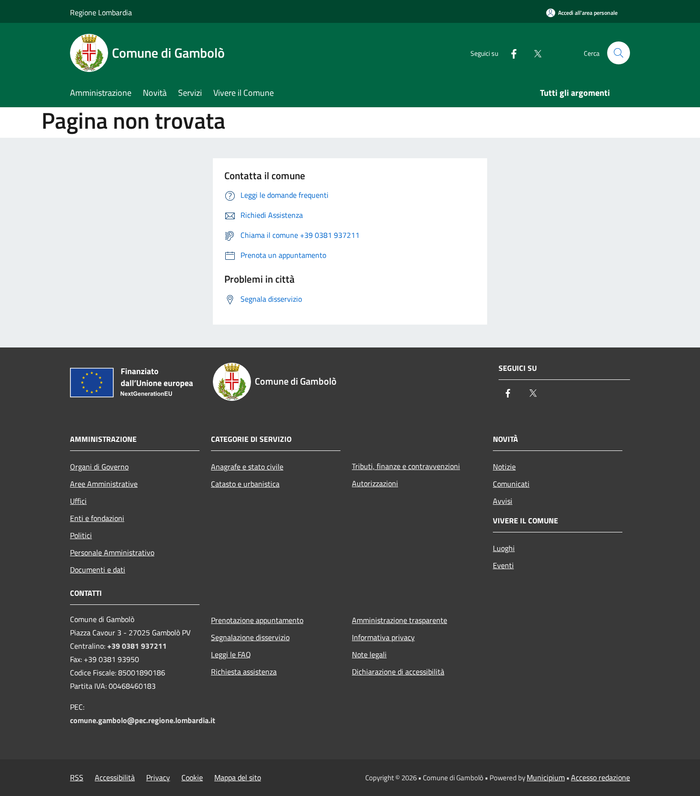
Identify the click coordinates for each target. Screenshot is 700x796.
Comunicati (511, 484)
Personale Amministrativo (112, 552)
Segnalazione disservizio (250, 637)
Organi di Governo (99, 466)
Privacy (158, 777)
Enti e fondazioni (97, 518)
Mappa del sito (237, 777)
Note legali (369, 654)
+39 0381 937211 (137, 646)
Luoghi (504, 548)
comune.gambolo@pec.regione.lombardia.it (142, 720)
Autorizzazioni (375, 483)
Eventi (503, 565)
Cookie (192, 777)
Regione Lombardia (101, 12)
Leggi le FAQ (231, 654)
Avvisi (502, 501)
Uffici (78, 501)
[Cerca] (618, 52)
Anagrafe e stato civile (247, 466)
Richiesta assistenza (244, 671)
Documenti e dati (97, 569)
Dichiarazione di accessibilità (398, 671)
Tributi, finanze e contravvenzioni (406, 466)
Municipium (546, 777)
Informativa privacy (383, 637)
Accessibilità (115, 777)
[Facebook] (510, 52)
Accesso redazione (600, 777)
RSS (76, 777)
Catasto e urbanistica (245, 484)
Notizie (504, 466)
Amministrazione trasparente (399, 620)
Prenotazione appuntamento (257, 620)
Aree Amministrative (104, 484)
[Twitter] (533, 52)
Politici (81, 535)
